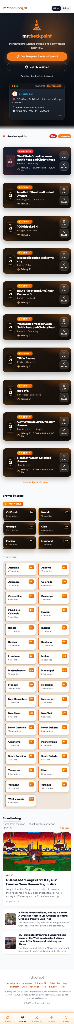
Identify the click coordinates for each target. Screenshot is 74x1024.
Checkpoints (13, 983)
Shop (24, 986)
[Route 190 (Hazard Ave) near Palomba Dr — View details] (37, 294)
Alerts (66, 1021)
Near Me (23, 1021)
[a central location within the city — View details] (37, 261)
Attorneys (27, 983)
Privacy (53, 986)
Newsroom (14, 986)
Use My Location (39, 66)
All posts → (65, 828)
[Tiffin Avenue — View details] (37, 360)
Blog (65, 983)
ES (68, 8)
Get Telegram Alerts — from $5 (39, 56)
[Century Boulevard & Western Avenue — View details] (37, 426)
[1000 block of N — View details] (37, 228)
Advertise (34, 986)
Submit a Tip (41, 983)
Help (44, 986)
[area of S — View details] (37, 392)
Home (8, 1021)
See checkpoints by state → (37, 482)
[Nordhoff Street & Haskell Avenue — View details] (37, 462)
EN (58, 8)
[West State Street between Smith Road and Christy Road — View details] (37, 161)
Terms (62, 986)
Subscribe (55, 983)
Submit (51, 1021)
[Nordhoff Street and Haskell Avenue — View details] (37, 195)
